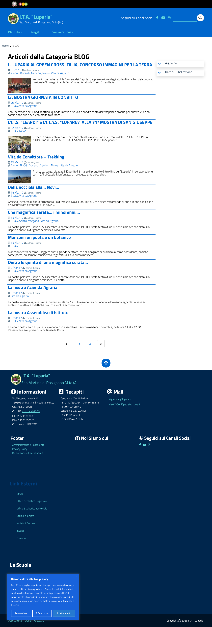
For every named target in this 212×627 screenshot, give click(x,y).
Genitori (36, 73)
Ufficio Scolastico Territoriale (32, 508)
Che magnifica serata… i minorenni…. (44, 212)
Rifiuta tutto (42, 613)
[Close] (76, 576)
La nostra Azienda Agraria (32, 287)
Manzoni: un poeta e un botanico (39, 237)
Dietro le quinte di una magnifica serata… (48, 262)
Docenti (25, 73)
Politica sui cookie (28, 605)
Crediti (28, 621)
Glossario (39, 621)
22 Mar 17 (17, 127)
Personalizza (21, 613)
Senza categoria (29, 221)
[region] (43, 597)
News (46, 73)
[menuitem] (17, 32)
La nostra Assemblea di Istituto (38, 312)
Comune (21, 538)
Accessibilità (15, 621)
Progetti (35, 32)
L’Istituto (14, 32)
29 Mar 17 (17, 102)
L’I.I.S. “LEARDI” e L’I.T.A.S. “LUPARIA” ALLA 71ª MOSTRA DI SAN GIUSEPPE (80, 122)
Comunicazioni (61, 32)
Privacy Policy (19, 449)
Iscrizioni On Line (26, 523)
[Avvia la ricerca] (200, 17)
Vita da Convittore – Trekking (36, 156)
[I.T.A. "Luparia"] (13, 18)
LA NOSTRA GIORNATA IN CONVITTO (43, 97)
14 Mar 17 (17, 192)
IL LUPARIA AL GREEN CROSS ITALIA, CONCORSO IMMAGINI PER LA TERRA (80, 64)
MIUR (20, 494)
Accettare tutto (64, 613)
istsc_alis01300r (31, 411)
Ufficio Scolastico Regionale (32, 501)
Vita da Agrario (60, 73)
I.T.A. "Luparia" (36, 17)
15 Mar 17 (17, 162)
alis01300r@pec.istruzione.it (124, 404)
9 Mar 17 (16, 267)
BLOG (14, 105)
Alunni (15, 73)
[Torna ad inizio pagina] (106, 365)
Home (5, 46)
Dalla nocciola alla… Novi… (33, 187)
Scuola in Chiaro (25, 516)
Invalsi (20, 531)
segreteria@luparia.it (120, 399)
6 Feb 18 (16, 70)
